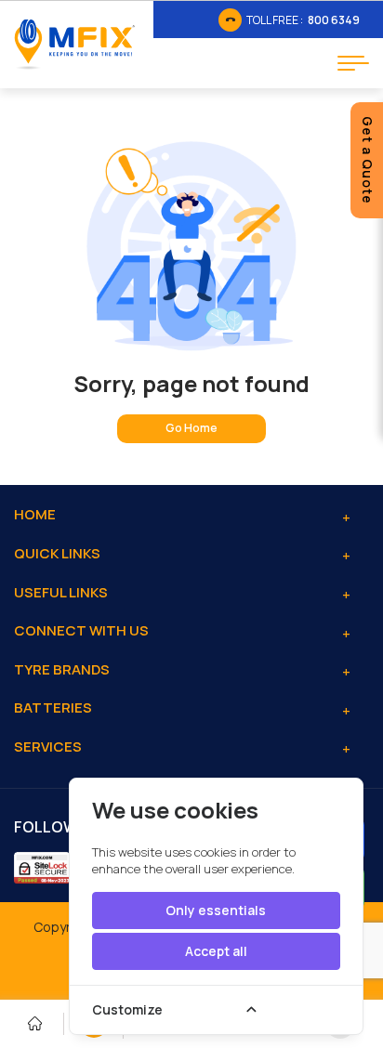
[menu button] (353, 63)
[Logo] (74, 44)
